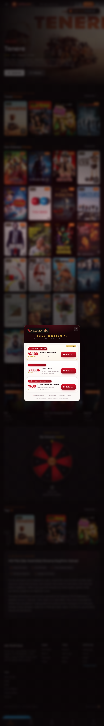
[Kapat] (76, 329)
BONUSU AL (68, 354)
